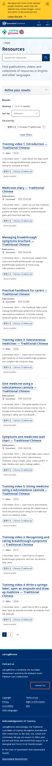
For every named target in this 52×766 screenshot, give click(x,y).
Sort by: (6, 113)
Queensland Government (14, 759)
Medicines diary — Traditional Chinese (23, 189)
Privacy (5, 701)
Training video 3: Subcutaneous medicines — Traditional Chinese (25, 341)
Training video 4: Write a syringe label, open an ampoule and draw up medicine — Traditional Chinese (25, 590)
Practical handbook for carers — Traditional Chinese (24, 292)
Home (7, 42)
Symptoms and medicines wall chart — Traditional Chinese (23, 438)
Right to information (35, 701)
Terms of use (32, 697)
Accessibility (7, 706)
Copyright (6, 697)
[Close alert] (47, 4)
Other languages (9, 710)
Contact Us (40, 685)
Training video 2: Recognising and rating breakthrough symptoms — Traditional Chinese (25, 540)
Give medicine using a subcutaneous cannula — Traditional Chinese (19, 387)
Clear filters (26, 134)
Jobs (28, 706)
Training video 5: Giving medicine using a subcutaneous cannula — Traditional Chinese (25, 490)
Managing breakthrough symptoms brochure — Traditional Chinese (19, 240)
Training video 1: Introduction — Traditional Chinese (25, 146)
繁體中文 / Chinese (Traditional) (17, 171)
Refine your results (17, 90)
